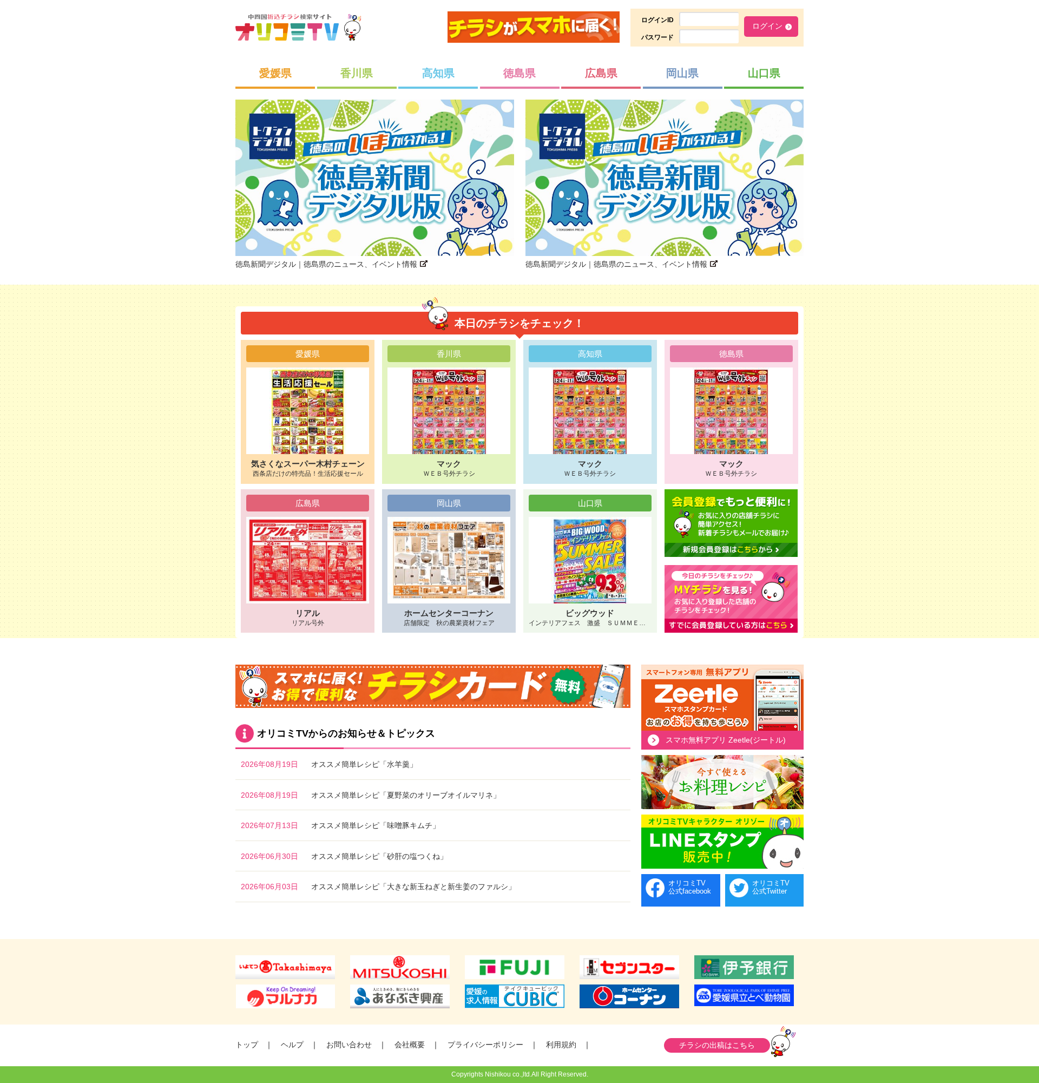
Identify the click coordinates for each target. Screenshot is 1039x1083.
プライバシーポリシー (485, 1044)
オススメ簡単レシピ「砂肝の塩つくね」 (379, 856)
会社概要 (409, 1044)
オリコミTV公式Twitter (771, 887)
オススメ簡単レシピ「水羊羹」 (364, 764)
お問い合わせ (349, 1044)
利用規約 (561, 1044)
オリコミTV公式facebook (689, 887)
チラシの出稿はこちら (717, 1045)
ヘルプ (292, 1044)
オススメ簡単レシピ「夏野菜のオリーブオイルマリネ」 (406, 795)
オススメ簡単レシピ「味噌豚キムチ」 (375, 825)
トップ (246, 1044)
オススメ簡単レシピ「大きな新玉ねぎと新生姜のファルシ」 (413, 886)
